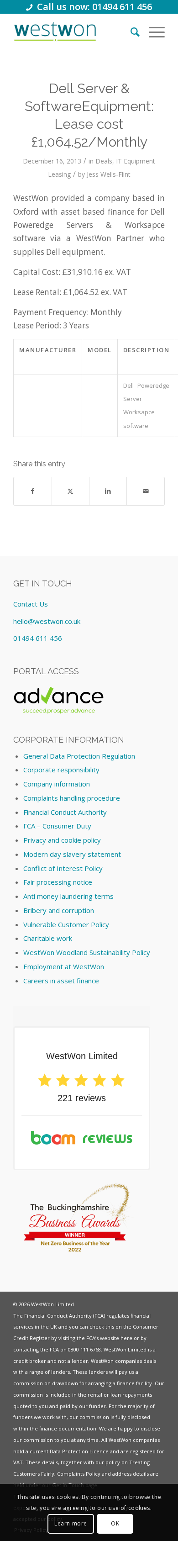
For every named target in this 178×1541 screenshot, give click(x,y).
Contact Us (30, 603)
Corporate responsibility (61, 769)
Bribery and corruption (58, 910)
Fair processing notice (57, 882)
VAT (18, 1462)
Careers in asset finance (61, 980)
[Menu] (152, 31)
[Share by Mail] (145, 491)
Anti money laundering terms (68, 896)
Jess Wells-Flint (109, 174)
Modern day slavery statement (72, 854)
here (126, 1338)
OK (115, 1523)
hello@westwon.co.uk (46, 621)
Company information (56, 783)
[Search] (130, 31)
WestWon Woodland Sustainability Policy (86, 952)
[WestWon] (54, 31)
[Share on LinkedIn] (107, 491)
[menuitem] (130, 31)
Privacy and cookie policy (62, 839)
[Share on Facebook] (32, 491)
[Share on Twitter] (70, 491)
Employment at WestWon (63, 966)
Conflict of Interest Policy (63, 868)
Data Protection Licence (79, 1451)
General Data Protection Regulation (79, 755)
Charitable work (47, 938)
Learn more (70, 1523)
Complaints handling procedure (71, 797)
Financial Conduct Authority (65, 812)
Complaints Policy (78, 1473)
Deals (103, 161)
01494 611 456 (37, 638)
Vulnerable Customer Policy (66, 924)
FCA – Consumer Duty (57, 825)
